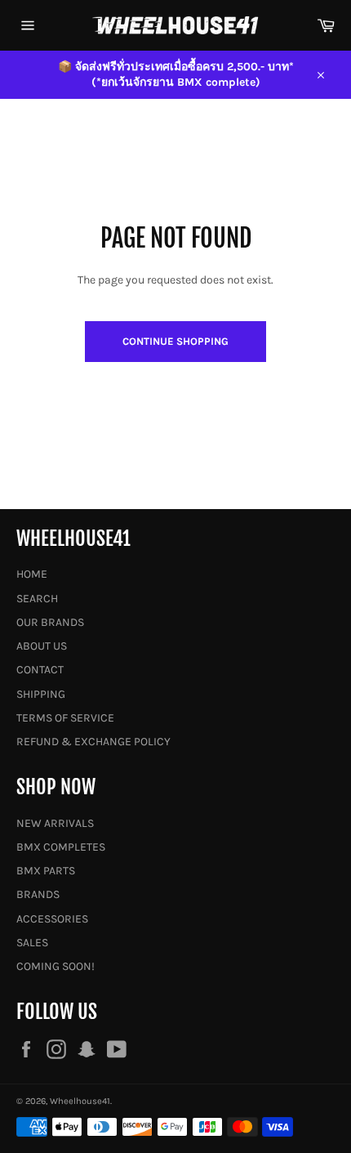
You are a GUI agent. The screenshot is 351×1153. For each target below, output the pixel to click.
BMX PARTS (45, 871)
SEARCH (37, 599)
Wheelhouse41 (80, 1101)
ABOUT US (41, 646)
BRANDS (38, 894)
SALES (32, 943)
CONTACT (40, 670)
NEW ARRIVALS (55, 823)
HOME (31, 574)
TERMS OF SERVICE (65, 718)
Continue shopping (175, 341)
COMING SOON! (55, 966)
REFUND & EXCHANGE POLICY (93, 742)
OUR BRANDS (50, 622)
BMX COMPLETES (60, 847)
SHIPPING (40, 694)
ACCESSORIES (52, 919)
